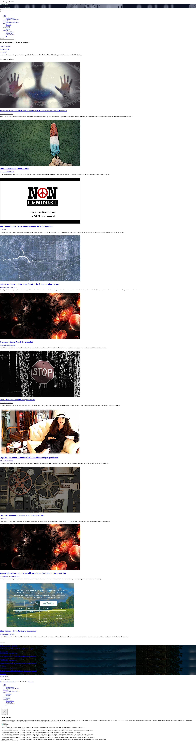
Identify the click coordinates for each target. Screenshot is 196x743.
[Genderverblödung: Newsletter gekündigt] (40, 338)
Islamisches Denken (5, 49)
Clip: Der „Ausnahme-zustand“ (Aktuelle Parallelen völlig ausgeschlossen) (29, 458)
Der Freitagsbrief (10, 18)
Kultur (4, 23)
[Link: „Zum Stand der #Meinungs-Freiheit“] (40, 396)
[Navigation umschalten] (0, 11)
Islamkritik (5, 20)
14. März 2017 (3, 52)
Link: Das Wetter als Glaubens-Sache (14, 169)
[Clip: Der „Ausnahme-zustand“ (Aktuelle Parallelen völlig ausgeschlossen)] (40, 454)
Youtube (8, 26)
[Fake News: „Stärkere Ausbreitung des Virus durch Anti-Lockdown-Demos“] (40, 281)
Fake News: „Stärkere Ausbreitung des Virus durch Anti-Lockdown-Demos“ (30, 284)
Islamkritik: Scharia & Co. (12, 22)
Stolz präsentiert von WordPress (8, 681)
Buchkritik (8, 25)
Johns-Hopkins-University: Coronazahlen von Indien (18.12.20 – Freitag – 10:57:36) (33, 573)
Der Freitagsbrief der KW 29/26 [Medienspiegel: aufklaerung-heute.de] (18, 671)
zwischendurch (6, 27)
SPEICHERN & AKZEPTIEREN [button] (10, 740)
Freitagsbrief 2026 (12, 645)
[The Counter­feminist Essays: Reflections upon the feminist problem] (40, 223)
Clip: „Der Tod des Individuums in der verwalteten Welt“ (22, 515)
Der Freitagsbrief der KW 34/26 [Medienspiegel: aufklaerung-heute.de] (18, 648)
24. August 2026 (4, 651)
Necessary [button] (4, 723)
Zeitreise (8, 29)
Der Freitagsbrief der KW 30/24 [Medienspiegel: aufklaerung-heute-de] (18, 663)
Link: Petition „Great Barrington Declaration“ (18, 631)
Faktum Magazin (4, 4)
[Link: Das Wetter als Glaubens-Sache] (40, 165)
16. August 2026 (4, 659)
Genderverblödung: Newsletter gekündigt (16, 342)
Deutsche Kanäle (10, 34)
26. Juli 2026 (3, 666)
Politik (4, 16)
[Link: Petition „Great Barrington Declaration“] (40, 627)
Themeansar (31, 681)
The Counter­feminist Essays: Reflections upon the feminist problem (26, 226)
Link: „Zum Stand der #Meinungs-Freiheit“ (17, 400)
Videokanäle (9, 33)
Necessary (5, 724)
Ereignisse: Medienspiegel (12, 19)
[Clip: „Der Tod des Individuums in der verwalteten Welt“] (40, 512)
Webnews (5, 30)
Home (4, 15)
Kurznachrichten (10, 31)
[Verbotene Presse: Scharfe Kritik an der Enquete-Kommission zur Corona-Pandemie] (40, 107)
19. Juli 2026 (3, 674)
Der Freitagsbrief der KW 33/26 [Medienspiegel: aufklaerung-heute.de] (18, 656)
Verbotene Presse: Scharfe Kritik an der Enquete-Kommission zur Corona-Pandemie (33, 111)
